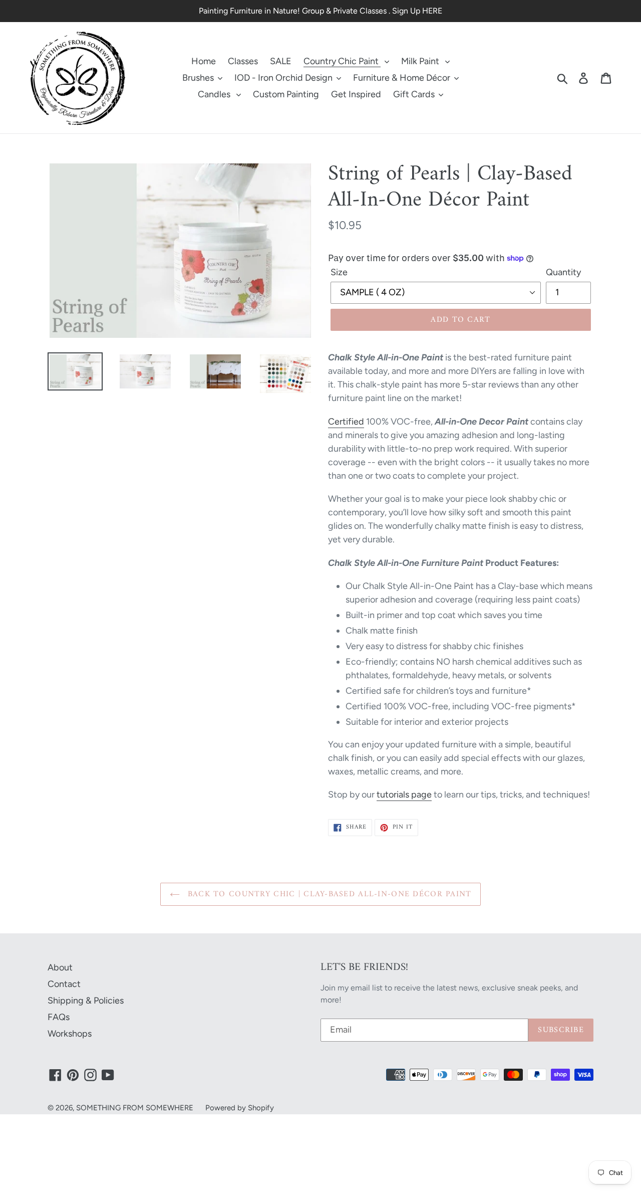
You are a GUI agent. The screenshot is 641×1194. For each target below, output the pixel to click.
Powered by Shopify (239, 1107)
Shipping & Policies (86, 1000)
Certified (346, 421)
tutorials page (404, 794)
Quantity (563, 272)
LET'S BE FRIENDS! (364, 967)
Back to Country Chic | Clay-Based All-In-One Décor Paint (328, 894)
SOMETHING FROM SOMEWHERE (134, 1107)
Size (339, 272)
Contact (64, 983)
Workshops (70, 1033)
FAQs (59, 1017)
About (60, 967)
